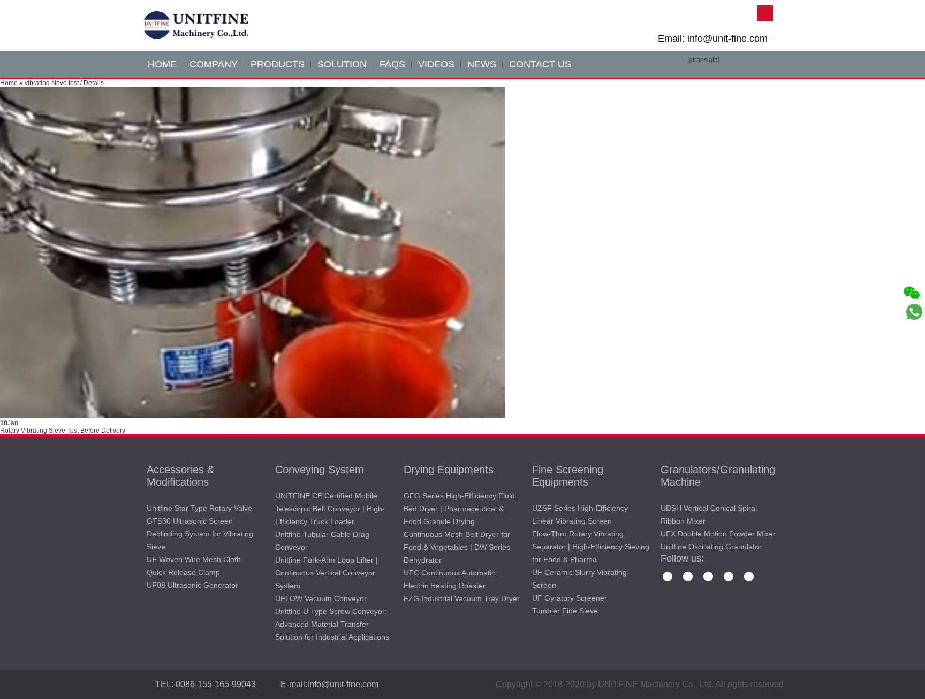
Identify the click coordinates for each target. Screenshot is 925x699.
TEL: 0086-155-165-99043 (205, 684)
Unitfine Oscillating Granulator (711, 546)
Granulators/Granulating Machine (718, 476)
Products (278, 64)
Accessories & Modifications (180, 476)
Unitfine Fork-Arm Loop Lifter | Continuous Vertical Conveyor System (326, 573)
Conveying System (319, 469)
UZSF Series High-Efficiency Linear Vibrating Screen (580, 514)
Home (9, 83)
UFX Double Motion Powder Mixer (718, 533)
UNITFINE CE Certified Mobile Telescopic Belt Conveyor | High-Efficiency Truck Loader (330, 508)
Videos (436, 64)
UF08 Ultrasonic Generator (192, 585)
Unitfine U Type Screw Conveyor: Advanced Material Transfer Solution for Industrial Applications (332, 624)
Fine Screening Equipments (567, 476)
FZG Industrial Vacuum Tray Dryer (462, 598)
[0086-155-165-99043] (914, 354)
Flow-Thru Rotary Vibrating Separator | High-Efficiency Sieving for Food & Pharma (590, 546)
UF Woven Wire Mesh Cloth (194, 559)
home (162, 64)
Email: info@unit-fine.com (713, 38)
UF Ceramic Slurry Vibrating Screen (579, 578)
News (481, 64)
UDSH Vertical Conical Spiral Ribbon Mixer (709, 514)
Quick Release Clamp (183, 572)
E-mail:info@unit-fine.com (329, 684)
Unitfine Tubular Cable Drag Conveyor (322, 540)
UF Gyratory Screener (569, 598)
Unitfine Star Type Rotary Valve (199, 508)
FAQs (392, 64)
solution (342, 64)
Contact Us (540, 64)
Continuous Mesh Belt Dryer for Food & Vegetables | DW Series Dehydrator (457, 547)
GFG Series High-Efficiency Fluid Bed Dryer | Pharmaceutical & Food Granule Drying (459, 508)
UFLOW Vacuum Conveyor (321, 598)
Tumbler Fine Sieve (565, 610)
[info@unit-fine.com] (914, 333)
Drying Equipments (449, 469)
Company (213, 64)
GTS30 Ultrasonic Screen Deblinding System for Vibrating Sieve (200, 534)
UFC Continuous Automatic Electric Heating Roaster (449, 579)
